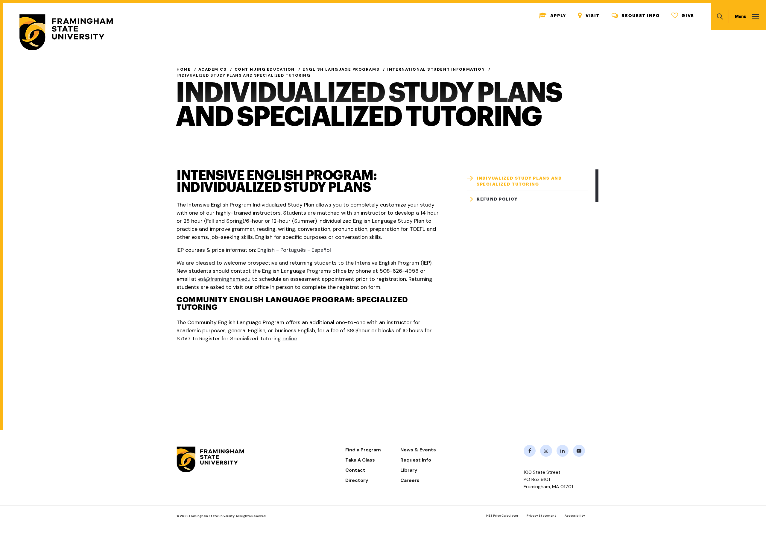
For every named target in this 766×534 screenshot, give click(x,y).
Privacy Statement (541, 516)
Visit (589, 15)
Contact (355, 470)
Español (321, 250)
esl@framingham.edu (224, 279)
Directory (356, 480)
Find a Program (363, 450)
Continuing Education (265, 69)
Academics (212, 69)
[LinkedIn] (563, 451)
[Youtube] (579, 451)
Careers (410, 480)
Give (682, 15)
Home (184, 69)
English (266, 250)
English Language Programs (341, 69)
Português (293, 250)
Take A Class (360, 460)
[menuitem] (527, 179)
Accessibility (575, 516)
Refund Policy (497, 199)
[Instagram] (546, 451)
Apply (552, 15)
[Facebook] (530, 451)
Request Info (636, 15)
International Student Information (436, 69)
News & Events (418, 450)
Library (408, 470)
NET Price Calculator (502, 516)
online (289, 338)
